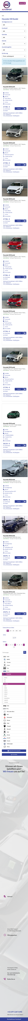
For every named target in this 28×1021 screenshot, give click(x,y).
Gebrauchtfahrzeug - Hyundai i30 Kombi (15, 430)
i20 (4, 679)
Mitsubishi (9, 717)
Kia (7, 708)
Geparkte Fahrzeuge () (14, 750)
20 (10, 630)
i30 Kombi (6, 683)
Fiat (8, 668)
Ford (8, 671)
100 (16, 630)
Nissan (8, 720)
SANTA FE (6, 700)
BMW (8, 659)
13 (14, 647)
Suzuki (8, 738)
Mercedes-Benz (10, 711)
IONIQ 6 (5, 692)
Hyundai (9, 674)
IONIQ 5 (5, 690)
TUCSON (6, 702)
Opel (8, 723)
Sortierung (5, 53)
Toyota (8, 740)
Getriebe (4, 34)
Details (19, 108)
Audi (8, 656)
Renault (9, 729)
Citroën (8, 662)
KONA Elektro (7, 698)
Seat (8, 732)
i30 (4, 681)
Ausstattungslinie (6, 47)
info (3, 15)
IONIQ (5, 687)
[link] (24, 108)
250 (20, 630)
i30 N (5, 685)
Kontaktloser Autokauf (14, 1019)
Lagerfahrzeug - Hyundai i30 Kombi (15, 93)
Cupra (8, 665)
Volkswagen (10, 743)
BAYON (5, 677)
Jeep (8, 705)
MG (8, 714)
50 (13, 630)
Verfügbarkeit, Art (7, 22)
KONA (5, 696)
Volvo (8, 746)
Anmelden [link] (14, 754)
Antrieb (4, 40)
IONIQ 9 (5, 694)
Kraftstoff (4, 28)
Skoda (8, 735)
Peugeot (9, 726)
